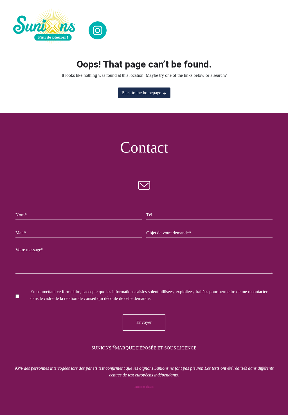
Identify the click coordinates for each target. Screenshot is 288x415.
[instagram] (98, 30)
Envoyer (144, 322)
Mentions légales (144, 386)
